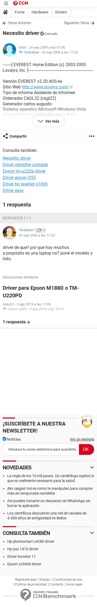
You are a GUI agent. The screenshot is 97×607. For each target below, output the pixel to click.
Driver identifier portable (25, 164)
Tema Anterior (19, 23)
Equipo (45, 579)
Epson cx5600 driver (24, 564)
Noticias (13, 439)
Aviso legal (74, 584)
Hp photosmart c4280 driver (30, 541)
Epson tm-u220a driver (24, 171)
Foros (20, 12)
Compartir (18, 136)
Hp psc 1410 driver (23, 549)
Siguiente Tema (76, 23)
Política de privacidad (31, 584)
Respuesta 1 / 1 (17, 218)
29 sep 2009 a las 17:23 (60, 52)
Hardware (40, 12)
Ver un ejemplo (82, 439)
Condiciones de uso (68, 579)
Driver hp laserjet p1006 (25, 184)
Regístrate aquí (26, 579)
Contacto (56, 584)
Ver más (51, 121)
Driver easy (13, 190)
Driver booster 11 (21, 556)
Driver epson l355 (19, 177)
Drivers (61, 12)
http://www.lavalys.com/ (45, 87)
